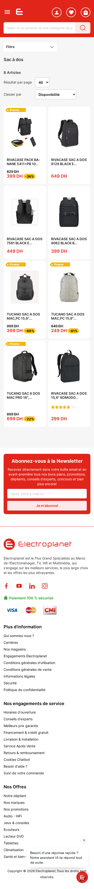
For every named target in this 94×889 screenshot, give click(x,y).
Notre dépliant (15, 796)
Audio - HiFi (13, 816)
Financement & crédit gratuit (26, 732)
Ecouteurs (11, 829)
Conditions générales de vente (28, 669)
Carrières (11, 642)
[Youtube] (19, 585)
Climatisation (14, 850)
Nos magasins (15, 649)
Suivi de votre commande (24, 773)
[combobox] (39, 28)
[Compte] (56, 13)
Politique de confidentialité (24, 690)
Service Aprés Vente (19, 746)
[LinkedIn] (32, 585)
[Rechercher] (82, 28)
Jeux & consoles (16, 823)
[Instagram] (44, 585)
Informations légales (19, 676)
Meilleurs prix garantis (21, 726)
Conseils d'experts (18, 719)
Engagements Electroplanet (25, 656)
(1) (73, 407)
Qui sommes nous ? (19, 636)
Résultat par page (18, 82)
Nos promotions (16, 809)
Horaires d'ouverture (20, 712)
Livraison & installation (21, 739)
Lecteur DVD (14, 836)
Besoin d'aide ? (15, 766)
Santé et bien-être (18, 856)
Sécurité (10, 683)
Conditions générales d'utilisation (29, 663)
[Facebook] (6, 585)
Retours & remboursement (24, 753)
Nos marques (14, 802)
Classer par (12, 94)
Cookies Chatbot (17, 759)
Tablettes (11, 843)
